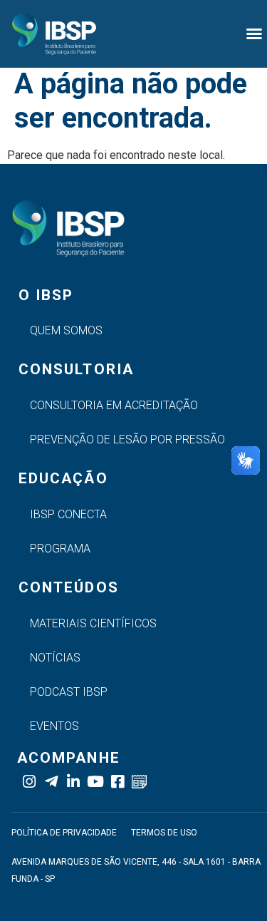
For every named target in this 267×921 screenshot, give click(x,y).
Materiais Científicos (93, 623)
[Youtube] (95, 781)
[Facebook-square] (117, 781)
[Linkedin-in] (73, 781)
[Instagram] (28, 781)
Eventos (54, 726)
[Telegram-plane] (50, 781)
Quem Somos (66, 330)
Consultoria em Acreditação (114, 405)
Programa (60, 548)
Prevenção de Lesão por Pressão (127, 439)
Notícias (55, 657)
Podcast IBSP (69, 692)
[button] (254, 33)
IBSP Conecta (68, 514)
